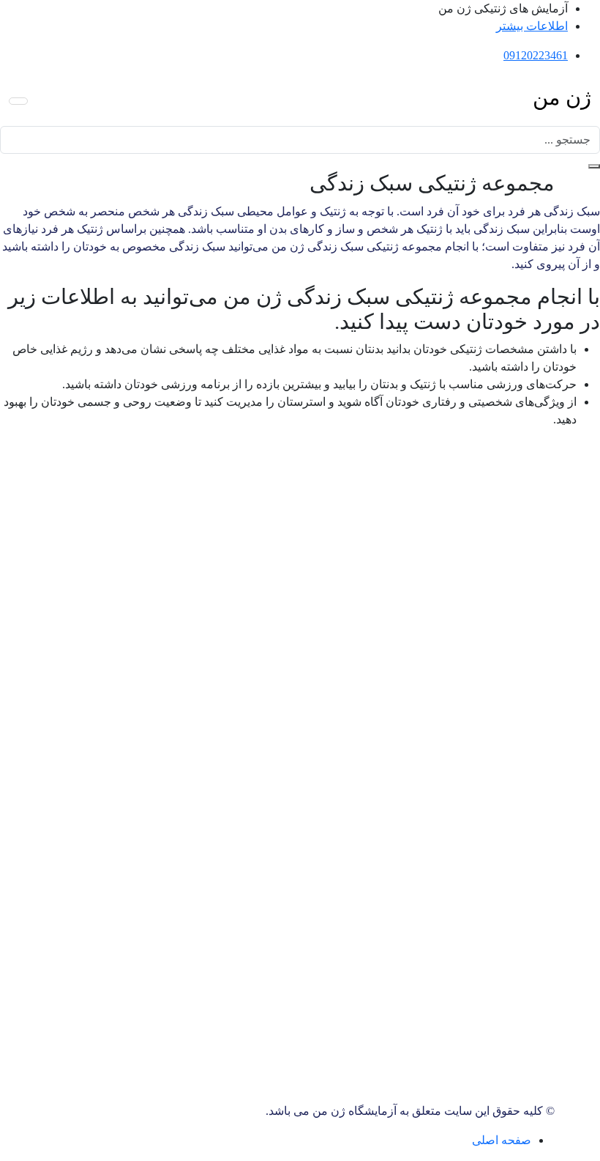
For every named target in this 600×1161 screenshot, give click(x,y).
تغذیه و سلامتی (220, 565)
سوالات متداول (460, 686)
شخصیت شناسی (215, 547)
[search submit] (594, 166)
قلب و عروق (225, 477)
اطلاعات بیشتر (532, 26)
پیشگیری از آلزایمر (211, 495)
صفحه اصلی (501, 1140)
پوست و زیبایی (221, 512)
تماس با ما (471, 651)
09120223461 (535, 55)
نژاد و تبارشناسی (215, 582)
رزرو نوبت (266, 707)
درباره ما (475, 668)
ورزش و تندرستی (213, 530)
